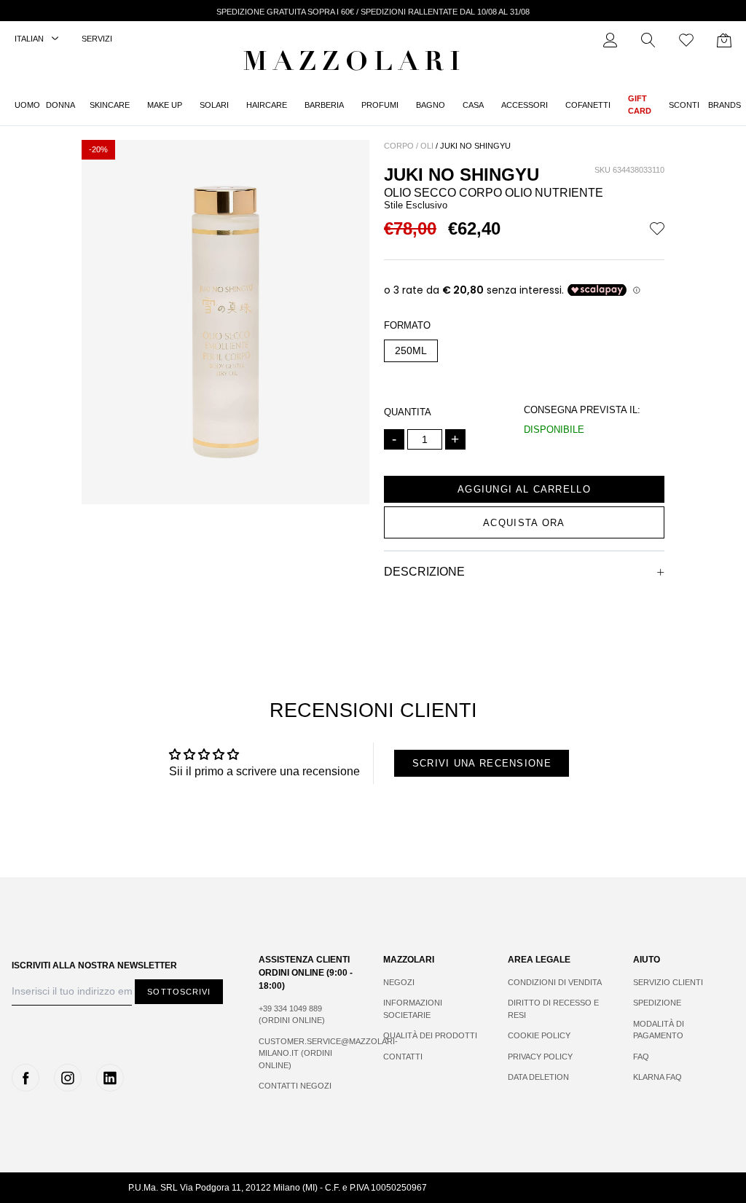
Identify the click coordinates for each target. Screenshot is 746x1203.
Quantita (407, 412)
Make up (164, 105)
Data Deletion (538, 1077)
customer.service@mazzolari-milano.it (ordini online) (306, 1053)
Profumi (379, 105)
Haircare (266, 105)
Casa (473, 105)
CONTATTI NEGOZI (295, 1085)
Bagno (430, 105)
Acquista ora (524, 522)
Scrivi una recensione (481, 763)
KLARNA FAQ (657, 1077)
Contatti (403, 1056)
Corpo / (401, 145)
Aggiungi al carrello (524, 489)
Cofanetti (587, 105)
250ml (411, 350)
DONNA (60, 105)
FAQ (641, 1056)
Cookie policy (539, 1035)
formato (407, 325)
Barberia (324, 105)
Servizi (97, 38)
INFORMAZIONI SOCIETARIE (412, 1008)
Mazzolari (354, 64)
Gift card (639, 104)
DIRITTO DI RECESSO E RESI (553, 1008)
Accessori (524, 105)
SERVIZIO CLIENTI (668, 982)
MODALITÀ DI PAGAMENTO (658, 1030)
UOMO (27, 105)
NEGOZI (399, 982)
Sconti (684, 105)
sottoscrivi (179, 991)
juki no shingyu (475, 145)
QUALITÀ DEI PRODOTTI (430, 1035)
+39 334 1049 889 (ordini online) (292, 1014)
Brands (724, 105)
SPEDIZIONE (657, 1002)
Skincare (110, 105)
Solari (214, 105)
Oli (426, 145)
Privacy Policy (540, 1056)
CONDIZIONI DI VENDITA (555, 982)
